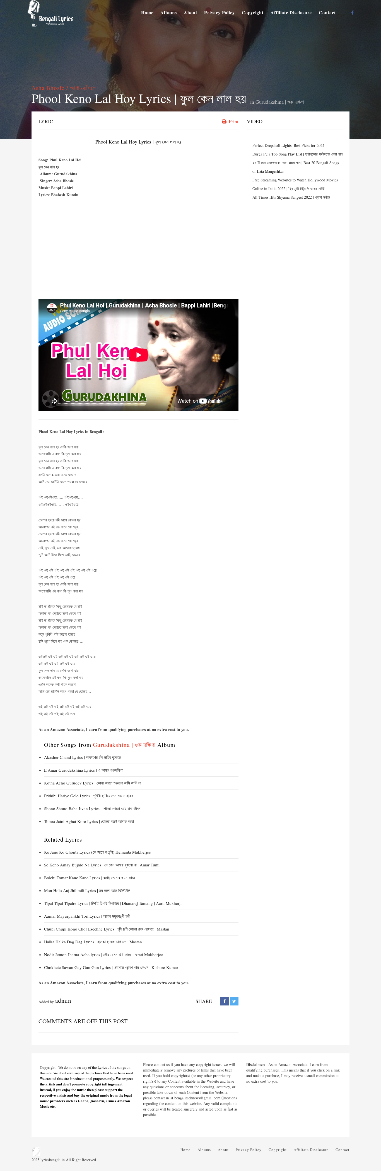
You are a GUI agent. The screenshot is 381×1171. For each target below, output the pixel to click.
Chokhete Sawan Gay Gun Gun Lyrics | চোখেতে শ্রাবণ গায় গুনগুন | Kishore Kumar (111, 967)
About (190, 12)
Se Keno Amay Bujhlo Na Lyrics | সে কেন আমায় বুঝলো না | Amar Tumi (102, 865)
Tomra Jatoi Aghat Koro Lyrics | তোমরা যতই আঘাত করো (89, 821)
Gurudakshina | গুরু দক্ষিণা (279, 101)
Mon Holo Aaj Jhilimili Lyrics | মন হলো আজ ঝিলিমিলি (87, 890)
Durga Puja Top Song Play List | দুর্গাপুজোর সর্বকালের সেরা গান (297, 154)
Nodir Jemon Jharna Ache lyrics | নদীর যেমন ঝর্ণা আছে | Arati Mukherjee (103, 954)
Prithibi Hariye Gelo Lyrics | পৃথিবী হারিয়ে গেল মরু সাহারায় (89, 795)
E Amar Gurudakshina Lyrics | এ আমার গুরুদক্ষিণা (83, 770)
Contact (327, 12)
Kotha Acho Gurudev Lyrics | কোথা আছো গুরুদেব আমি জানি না (92, 783)
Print (232, 121)
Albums (168, 12)
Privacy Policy (219, 12)
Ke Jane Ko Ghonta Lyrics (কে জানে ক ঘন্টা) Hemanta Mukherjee (97, 852)
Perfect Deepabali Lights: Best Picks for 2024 (288, 145)
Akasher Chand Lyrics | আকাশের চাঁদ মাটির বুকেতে (82, 757)
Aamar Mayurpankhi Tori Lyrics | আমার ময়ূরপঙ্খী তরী (87, 916)
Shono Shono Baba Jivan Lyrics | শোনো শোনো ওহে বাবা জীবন (92, 808)
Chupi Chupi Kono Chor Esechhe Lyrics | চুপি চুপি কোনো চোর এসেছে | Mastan (106, 929)
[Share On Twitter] (234, 1001)
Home (147, 12)
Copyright (253, 12)
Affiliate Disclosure (291, 12)
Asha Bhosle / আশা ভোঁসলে (64, 88)
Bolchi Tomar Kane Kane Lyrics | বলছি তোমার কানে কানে (89, 877)
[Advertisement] (138, 245)
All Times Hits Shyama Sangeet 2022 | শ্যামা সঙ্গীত (291, 197)
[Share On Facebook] (224, 1001)
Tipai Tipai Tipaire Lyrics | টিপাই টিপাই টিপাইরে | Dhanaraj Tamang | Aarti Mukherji (113, 903)
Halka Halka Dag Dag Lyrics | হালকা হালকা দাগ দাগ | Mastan (93, 941)
